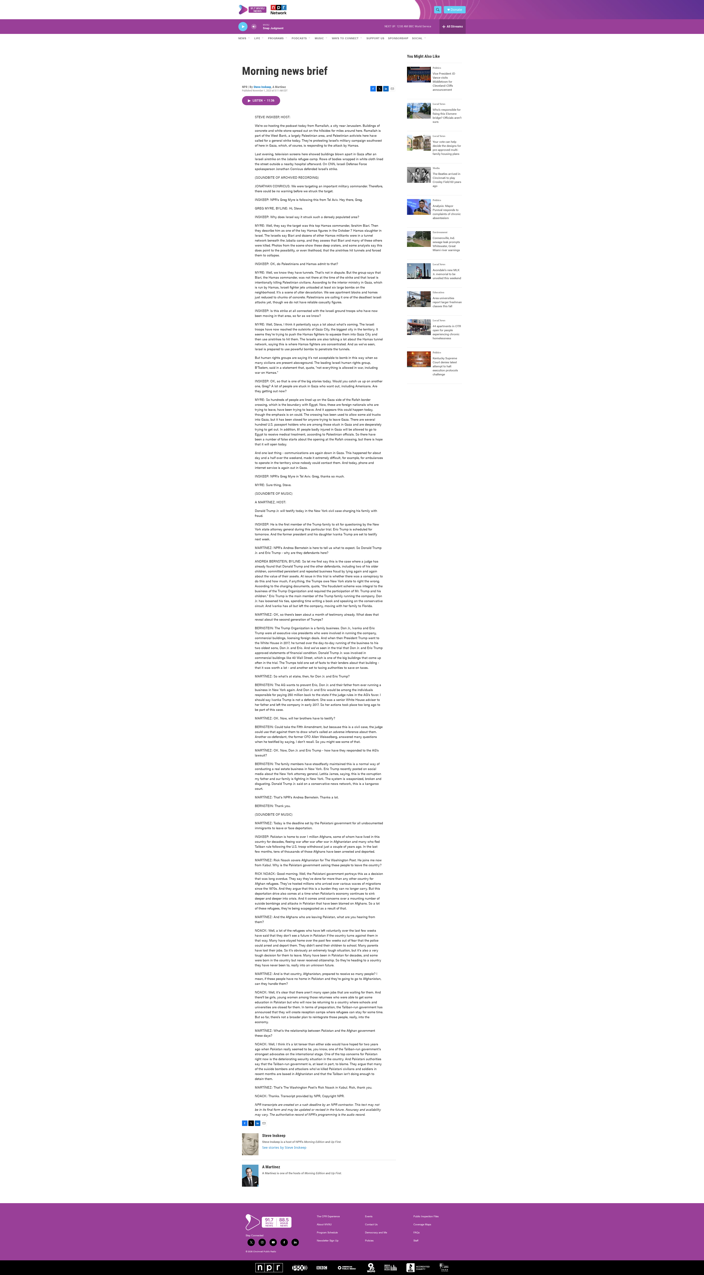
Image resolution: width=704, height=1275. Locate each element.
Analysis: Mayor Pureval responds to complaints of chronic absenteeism (447, 212)
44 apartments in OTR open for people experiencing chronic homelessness (447, 332)
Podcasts (299, 38)
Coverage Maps (422, 1224)
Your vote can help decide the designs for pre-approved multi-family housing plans (447, 147)
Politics (437, 68)
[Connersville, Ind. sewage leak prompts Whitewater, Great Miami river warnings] (419, 239)
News (242, 38)
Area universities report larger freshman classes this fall (447, 302)
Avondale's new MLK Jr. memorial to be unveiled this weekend (447, 274)
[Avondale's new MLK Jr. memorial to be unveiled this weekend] (419, 271)
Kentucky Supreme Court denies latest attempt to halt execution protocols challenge (445, 366)
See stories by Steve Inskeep (284, 1147)
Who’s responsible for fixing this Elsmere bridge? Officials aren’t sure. (447, 115)
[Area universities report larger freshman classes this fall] (419, 299)
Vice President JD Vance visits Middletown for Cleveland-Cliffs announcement (444, 81)
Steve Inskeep (262, 87)
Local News (439, 104)
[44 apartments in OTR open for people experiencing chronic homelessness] (419, 327)
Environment (440, 232)
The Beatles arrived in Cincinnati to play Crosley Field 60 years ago (447, 180)
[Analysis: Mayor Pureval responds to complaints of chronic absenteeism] (419, 207)
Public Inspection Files (426, 1216)
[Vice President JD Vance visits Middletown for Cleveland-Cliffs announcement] (419, 74)
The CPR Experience (328, 1216)
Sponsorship (398, 38)
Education (438, 292)
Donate (456, 10)
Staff (415, 1240)
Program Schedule (327, 1232)
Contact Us (371, 1224)
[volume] (254, 27)
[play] (243, 27)
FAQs (416, 1232)
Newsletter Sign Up (327, 1240)
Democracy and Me (376, 1232)
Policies (369, 1240)
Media (436, 168)
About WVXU (324, 1224)
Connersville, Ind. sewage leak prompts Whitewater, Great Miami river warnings (446, 244)
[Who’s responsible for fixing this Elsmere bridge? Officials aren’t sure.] (419, 111)
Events (369, 1216)
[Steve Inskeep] (250, 1144)
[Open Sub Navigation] (249, 38)
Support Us (375, 38)
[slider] (259, 26)
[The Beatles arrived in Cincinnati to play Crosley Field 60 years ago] (419, 175)
